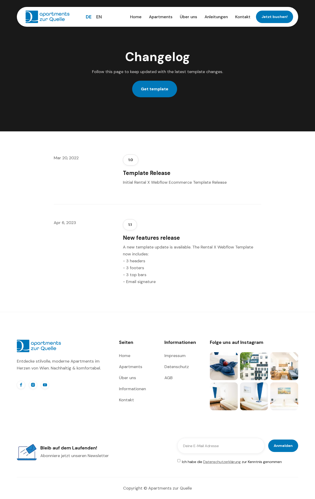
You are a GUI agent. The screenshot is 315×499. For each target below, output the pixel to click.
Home (136, 17)
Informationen (132, 389)
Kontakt (242, 17)
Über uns (188, 17)
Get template (154, 89)
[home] (47, 17)
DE (89, 17)
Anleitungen (216, 17)
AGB (168, 378)
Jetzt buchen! (275, 16)
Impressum (175, 355)
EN (99, 17)
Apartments (160, 17)
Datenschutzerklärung (222, 461)
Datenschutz (176, 366)
